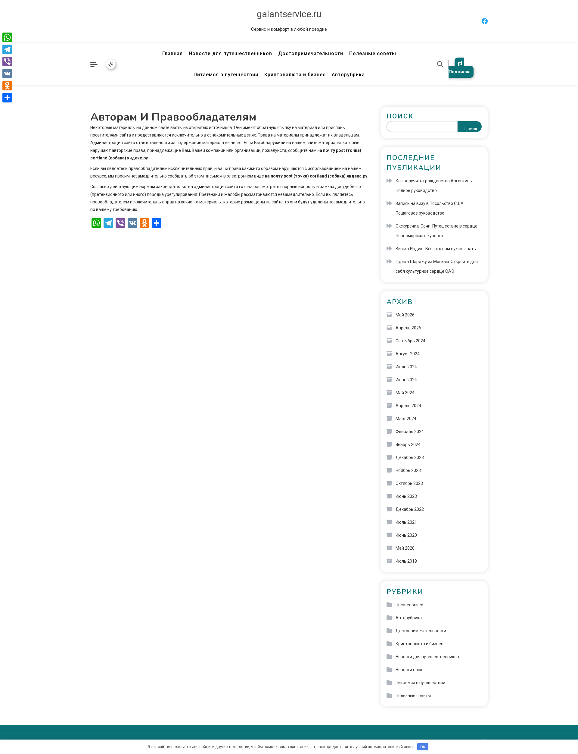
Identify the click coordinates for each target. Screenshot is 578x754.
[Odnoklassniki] (7, 86)
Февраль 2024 (410, 431)
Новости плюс (409, 669)
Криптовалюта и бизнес (295, 74)
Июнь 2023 (406, 496)
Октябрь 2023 (409, 483)
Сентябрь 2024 (410, 340)
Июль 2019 (406, 561)
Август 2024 (408, 353)
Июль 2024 (406, 366)
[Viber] (7, 61)
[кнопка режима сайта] (111, 64)
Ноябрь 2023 (408, 470)
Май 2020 (405, 548)
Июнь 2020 (406, 535)
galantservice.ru (289, 14)
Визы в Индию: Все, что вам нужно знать (436, 248)
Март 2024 (406, 418)
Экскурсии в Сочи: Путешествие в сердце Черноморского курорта (436, 231)
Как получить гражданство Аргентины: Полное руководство (435, 185)
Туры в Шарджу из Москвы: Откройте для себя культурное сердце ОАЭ (437, 266)
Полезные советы (372, 53)
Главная (172, 53)
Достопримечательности (310, 53)
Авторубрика (348, 74)
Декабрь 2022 (410, 509)
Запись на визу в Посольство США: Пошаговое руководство (430, 208)
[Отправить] (7, 98)
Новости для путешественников (230, 53)
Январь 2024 (408, 444)
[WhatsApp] (7, 37)
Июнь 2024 (406, 379)
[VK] (7, 74)
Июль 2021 (406, 522)
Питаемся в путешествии (226, 74)
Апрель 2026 (408, 327)
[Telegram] (7, 49)
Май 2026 (405, 315)
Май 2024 (405, 392)
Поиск (400, 116)
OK (422, 747)
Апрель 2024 (408, 405)
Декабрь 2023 (410, 457)
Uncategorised (409, 604)
